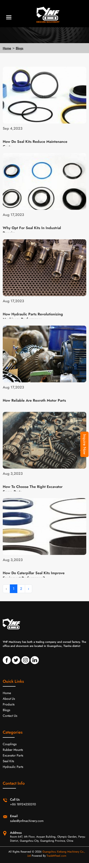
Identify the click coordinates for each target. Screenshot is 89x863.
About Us (9, 698)
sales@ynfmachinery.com (27, 820)
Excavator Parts (13, 755)
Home (7, 48)
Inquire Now (84, 444)
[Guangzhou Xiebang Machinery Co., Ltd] (44, 13)
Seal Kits (8, 761)
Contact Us (10, 715)
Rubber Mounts (13, 749)
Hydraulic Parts (13, 766)
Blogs (19, 48)
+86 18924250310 (23, 804)
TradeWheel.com (56, 856)
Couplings (10, 744)
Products (9, 704)
